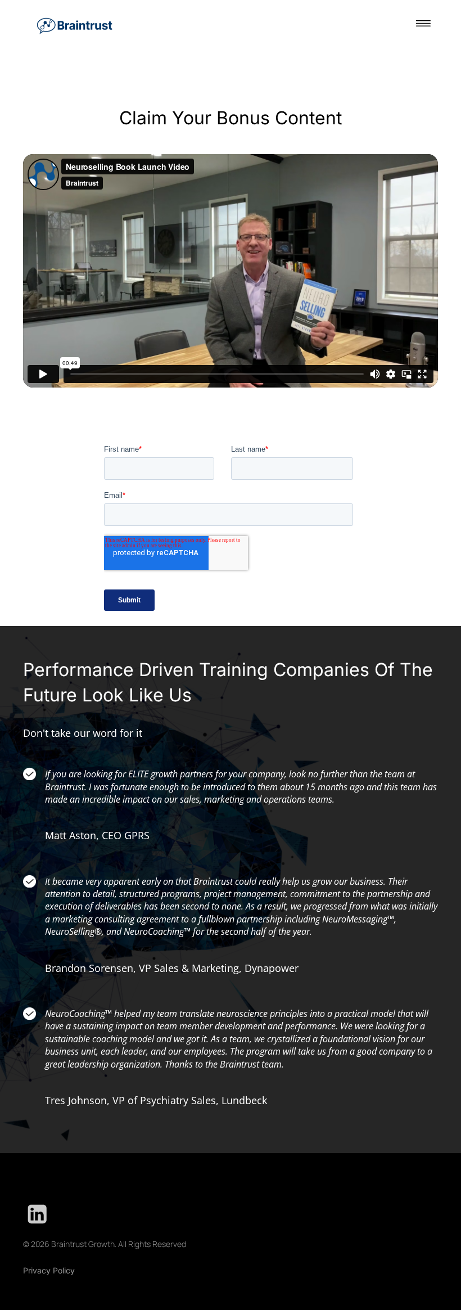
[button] (424, 24)
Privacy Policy (49, 1270)
